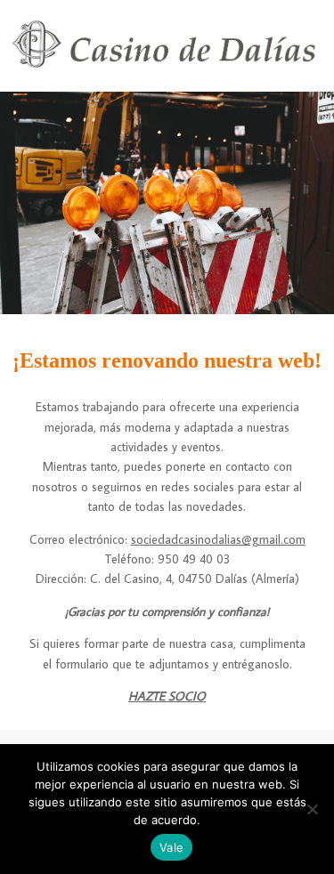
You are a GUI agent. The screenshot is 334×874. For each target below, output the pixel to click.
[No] (312, 809)
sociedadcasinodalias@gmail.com (218, 539)
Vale (171, 847)
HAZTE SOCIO (167, 696)
